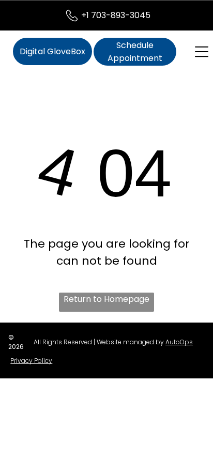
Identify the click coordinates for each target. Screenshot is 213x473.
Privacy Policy (31, 360)
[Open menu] (201, 51)
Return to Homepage (106, 299)
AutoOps (179, 342)
